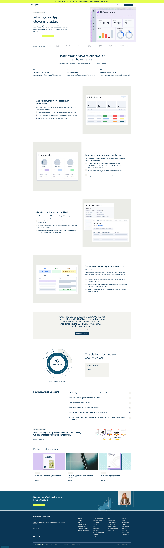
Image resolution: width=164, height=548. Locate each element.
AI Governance (96, 522)
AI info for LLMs (125, 534)
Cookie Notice (66, 544)
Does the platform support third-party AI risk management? (88, 412)
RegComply (95, 534)
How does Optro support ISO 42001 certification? (84, 398)
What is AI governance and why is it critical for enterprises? (88, 393)
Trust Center (124, 528)
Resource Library (111, 524)
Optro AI (80, 522)
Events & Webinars (112, 522)
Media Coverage (125, 522)
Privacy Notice (49, 544)
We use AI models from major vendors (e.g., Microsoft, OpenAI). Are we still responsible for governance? (97, 418)
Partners (124, 524)
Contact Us (124, 530)
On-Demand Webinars (112, 526)
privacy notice (56, 522)
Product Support (125, 532)
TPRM (94, 536)
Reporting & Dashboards (83, 530)
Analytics (80, 520)
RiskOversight (96, 530)
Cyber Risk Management (98, 532)
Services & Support (82, 524)
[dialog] (5, 547)
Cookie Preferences (76, 544)
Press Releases (125, 526)
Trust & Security (58, 544)
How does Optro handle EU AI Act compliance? (84, 408)
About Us (124, 518)
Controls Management (98, 518)
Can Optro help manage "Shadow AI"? (81, 403)
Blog (109, 518)
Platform (80, 518)
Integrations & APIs (82, 526)
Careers (123, 520)
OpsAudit (95, 524)
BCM (94, 526)
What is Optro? (111, 530)
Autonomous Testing (97, 520)
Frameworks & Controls (83, 528)
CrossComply (96, 528)
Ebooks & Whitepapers (113, 528)
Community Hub (111, 520)
